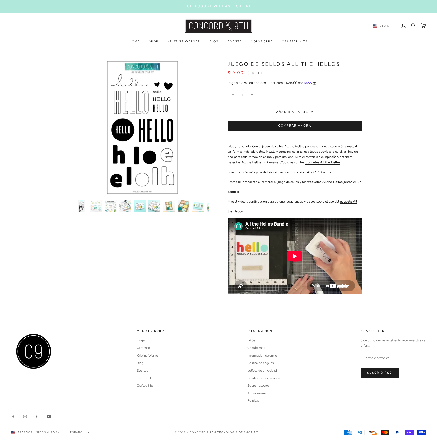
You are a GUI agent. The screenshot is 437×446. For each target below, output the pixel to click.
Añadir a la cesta (295, 112)
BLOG (214, 41)
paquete (234, 192)
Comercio (143, 348)
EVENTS (235, 41)
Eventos (142, 370)
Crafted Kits (145, 385)
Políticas (253, 400)
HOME (135, 41)
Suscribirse (379, 373)
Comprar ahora (294, 126)
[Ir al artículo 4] (125, 206)
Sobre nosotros (258, 385)
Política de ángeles (260, 363)
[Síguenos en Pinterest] (37, 416)
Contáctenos (256, 348)
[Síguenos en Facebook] (13, 416)
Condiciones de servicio (263, 378)
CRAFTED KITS (294, 41)
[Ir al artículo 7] (169, 206)
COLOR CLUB (262, 41)
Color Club (144, 378)
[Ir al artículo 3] (110, 206)
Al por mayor (256, 393)
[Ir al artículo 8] (183, 206)
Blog (140, 363)
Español (77, 432)
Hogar (141, 340)
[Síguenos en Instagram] (25, 416)
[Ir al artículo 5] (139, 206)
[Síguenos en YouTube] (48, 416)
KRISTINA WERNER (184, 41)
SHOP (154, 41)
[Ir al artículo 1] (81, 206)
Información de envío (262, 355)
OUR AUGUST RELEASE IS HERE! (218, 6)
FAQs (251, 340)
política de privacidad (262, 370)
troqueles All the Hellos (322, 162)
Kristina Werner (148, 355)
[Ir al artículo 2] (96, 206)
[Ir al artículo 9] (198, 206)
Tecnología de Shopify (237, 432)
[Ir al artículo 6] (154, 206)
